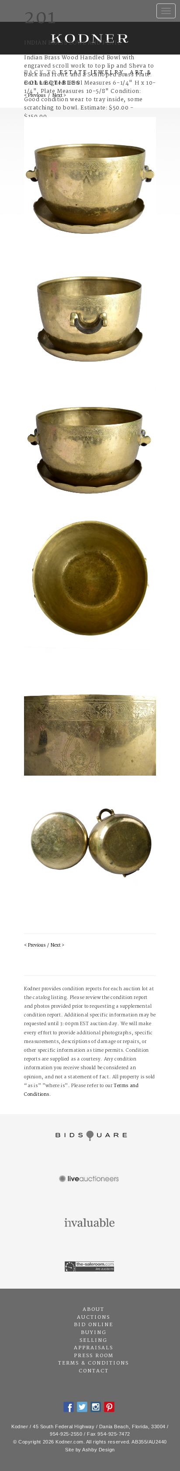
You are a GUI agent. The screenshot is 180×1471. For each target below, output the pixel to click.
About (93, 1310)
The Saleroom (90, 1267)
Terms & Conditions (93, 1363)
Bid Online (93, 1325)
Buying (94, 1333)
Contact (94, 1371)
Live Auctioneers (90, 1179)
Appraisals (93, 1348)
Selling (93, 1340)
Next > (57, 945)
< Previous (34, 945)
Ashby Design (98, 1449)
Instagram (95, 1407)
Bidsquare (90, 1136)
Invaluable (90, 1223)
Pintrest (109, 1407)
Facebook (68, 1407)
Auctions (93, 1317)
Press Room (94, 1356)
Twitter (82, 1407)
